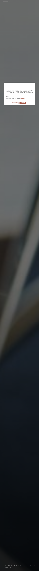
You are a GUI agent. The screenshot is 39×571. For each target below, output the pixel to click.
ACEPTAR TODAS (22, 102)
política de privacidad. (23, 98)
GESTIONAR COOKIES (15, 102)
